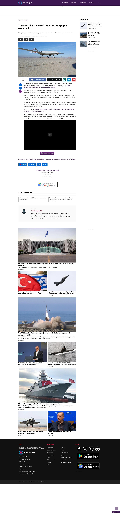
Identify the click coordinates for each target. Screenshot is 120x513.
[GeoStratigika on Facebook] (79, 449)
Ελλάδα (32, 164)
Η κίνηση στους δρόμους (66, 457)
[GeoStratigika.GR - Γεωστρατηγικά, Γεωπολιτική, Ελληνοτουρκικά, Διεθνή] (25, 3)
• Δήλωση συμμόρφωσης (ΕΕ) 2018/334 (27, 471)
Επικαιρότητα (50, 447)
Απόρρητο (116, 512)
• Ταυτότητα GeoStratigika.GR (25, 466)
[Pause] (26, 39)
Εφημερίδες (63, 455)
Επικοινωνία (92, 2)
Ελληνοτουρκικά (25, 20)
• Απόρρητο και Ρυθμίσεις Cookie (26, 473)
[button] (50, 134)
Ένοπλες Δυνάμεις (51, 450)
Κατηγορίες (74, 2)
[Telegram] (69, 79)
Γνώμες (62, 450)
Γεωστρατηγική (50, 455)
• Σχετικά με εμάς (23, 468)
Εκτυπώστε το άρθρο (49, 153)
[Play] (20, 39)
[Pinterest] (73, 79)
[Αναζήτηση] (100, 2)
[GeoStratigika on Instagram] (91, 449)
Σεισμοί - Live (64, 459)
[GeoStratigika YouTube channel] (97, 449)
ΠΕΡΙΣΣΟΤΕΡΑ (83, 2)
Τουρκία (23, 164)
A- (20, 88)
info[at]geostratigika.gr (26, 456)
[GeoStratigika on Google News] (88, 466)
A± (20, 91)
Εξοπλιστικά (50, 452)
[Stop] (31, 39)
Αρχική (19, 20)
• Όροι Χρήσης (22, 461)
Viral (48, 464)
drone (44, 164)
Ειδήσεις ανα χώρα (65, 452)
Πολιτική (49, 462)
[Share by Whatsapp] (64, 79)
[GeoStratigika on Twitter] (85, 449)
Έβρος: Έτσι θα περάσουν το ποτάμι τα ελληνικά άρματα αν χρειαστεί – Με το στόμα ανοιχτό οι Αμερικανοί (60, 199)
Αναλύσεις (63, 447)
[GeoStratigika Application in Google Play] (88, 456)
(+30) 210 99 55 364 (25, 459)
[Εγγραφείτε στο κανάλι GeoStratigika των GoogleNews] (47, 184)
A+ (20, 84)
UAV (39, 164)
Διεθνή (48, 457)
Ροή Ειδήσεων (65, 2)
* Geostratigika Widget (66, 462)
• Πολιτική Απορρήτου (24, 464)
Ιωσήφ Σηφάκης (36, 211)
